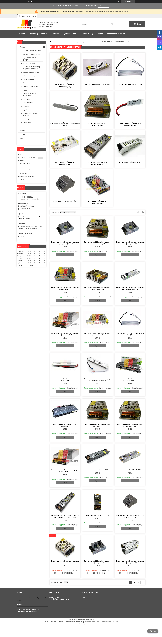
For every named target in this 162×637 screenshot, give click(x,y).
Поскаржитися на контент (92, 622)
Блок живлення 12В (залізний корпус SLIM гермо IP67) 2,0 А (97, 379)
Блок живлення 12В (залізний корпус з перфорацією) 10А (97, 334)
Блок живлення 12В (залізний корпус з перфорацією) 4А (65, 288)
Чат (154, 631)
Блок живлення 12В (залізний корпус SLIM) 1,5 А (65, 379)
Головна (22, 34)
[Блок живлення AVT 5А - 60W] (97, 456)
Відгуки (22, 138)
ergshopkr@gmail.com (27, 206)
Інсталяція (26, 99)
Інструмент (26, 106)
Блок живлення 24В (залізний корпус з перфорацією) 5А (65, 471)
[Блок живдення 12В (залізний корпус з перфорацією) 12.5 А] (130, 274)
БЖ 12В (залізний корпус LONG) (97, 84)
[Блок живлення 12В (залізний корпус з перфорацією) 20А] (130, 228)
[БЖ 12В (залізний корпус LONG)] (97, 67)
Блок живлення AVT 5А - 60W (97, 470)
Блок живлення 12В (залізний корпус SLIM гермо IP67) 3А (130, 379)
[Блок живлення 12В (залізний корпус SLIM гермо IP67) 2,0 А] (97, 365)
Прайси (22, 127)
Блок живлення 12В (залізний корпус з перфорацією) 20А (130, 243)
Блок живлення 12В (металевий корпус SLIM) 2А (130, 334)
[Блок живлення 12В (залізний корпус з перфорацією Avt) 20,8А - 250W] (65, 502)
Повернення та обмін (116, 34)
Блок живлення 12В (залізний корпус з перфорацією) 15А (65, 334)
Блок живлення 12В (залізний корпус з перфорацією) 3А (97, 288)
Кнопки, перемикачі (29, 63)
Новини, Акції (88, 34)
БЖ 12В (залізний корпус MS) (130, 162)
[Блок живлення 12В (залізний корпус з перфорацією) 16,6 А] (97, 228)
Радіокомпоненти (28, 79)
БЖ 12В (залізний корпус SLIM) (130, 84)
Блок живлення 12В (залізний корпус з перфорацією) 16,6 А (97, 243)
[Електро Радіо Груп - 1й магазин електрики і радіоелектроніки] (26, 24)
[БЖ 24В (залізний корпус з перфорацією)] (97, 106)
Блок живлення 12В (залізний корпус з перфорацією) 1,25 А (65, 243)
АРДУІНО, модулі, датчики (32, 50)
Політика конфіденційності (109, 622)
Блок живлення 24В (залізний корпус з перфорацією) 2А (97, 425)
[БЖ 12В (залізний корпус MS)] (130, 145)
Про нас (44, 34)
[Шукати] (112, 24)
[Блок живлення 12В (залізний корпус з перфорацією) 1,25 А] (65, 228)
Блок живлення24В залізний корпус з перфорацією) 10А (130, 425)
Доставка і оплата (71, 34)
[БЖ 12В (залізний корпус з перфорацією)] (65, 67)
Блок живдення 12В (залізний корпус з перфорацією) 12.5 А (130, 288)
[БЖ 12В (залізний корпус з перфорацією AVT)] (97, 145)
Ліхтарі (25, 90)
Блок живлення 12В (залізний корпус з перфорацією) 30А (130, 562)
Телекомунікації (28, 119)
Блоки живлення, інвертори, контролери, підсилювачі (79, 42)
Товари (33, 34)
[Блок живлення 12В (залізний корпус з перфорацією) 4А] (65, 274)
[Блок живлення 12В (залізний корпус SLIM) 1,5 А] (65, 365)
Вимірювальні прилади (30, 86)
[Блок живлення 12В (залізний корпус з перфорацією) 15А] (65, 319)
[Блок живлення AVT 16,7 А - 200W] (130, 456)
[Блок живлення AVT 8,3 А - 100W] (97, 502)
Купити (65, 255)
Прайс (100, 34)
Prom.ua (91, 620)
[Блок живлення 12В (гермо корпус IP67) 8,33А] (65, 411)
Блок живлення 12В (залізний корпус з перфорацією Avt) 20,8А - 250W (65, 516)
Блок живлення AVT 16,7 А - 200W (130, 470)
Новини (22, 131)
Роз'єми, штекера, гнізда (31, 72)
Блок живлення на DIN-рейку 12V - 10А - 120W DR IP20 (130, 516)
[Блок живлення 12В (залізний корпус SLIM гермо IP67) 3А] (130, 365)
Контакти (103, 6)
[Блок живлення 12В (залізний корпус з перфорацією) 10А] (97, 319)
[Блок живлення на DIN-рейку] (65, 184)
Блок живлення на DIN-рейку (65, 201)
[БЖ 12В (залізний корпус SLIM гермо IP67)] (65, 106)
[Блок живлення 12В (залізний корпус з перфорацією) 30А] (130, 547)
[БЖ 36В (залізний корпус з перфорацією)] (65, 145)
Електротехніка (28, 102)
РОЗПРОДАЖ (27, 122)
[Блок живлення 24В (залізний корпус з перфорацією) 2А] (97, 411)
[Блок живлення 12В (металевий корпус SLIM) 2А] (130, 319)
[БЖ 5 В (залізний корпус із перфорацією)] (97, 184)
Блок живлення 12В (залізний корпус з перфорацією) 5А (97, 562)
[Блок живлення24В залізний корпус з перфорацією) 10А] (130, 411)
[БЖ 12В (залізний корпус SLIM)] (130, 67)
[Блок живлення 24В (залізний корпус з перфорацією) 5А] (65, 456)
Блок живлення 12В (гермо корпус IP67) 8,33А (65, 425)
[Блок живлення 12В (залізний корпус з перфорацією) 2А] (65, 547)
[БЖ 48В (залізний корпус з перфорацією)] (130, 106)
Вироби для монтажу (30, 110)
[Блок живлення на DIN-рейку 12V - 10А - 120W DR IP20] (130, 502)
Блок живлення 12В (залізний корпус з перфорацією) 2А (65, 562)
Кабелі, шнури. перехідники (32, 76)
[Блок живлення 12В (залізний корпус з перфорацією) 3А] (97, 274)
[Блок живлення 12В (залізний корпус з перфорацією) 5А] (97, 547)
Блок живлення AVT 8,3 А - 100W (97, 515)
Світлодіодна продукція (30, 83)
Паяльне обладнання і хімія (32, 54)
